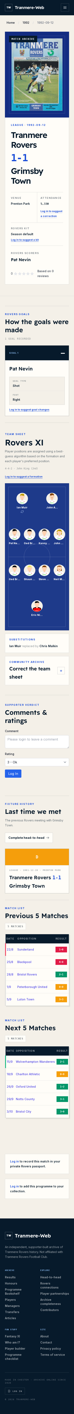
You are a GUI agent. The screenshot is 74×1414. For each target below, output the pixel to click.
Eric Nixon (37, 614)
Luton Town (25, 999)
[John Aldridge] (52, 498)
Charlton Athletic (28, 1074)
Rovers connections (49, 1285)
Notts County (25, 1099)
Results (10, 1277)
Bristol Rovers (27, 974)
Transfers (12, 1312)
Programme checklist (13, 1356)
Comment (11, 731)
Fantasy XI (12, 1336)
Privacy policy (50, 1348)
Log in (14, 1161)
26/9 (10, 1086)
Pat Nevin (21, 369)
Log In (13, 774)
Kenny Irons (44, 543)
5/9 (9, 999)
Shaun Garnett (29, 579)
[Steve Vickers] (44, 570)
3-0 (62, 1111)
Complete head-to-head (26, 837)
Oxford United (26, 1086)
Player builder (15, 1348)
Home (11, 22)
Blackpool (24, 962)
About (44, 1336)
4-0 (61, 962)
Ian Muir (22, 507)
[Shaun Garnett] (29, 570)
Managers (12, 1306)
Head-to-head (50, 1277)
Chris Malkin (48, 646)
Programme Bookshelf (13, 1291)
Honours (11, 1283)
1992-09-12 (45, 22)
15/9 (10, 1061)
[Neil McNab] (59, 570)
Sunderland (25, 949)
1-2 (62, 1086)
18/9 (10, 1074)
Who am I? (12, 1342)
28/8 (10, 974)
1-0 (61, 949)
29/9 (10, 1099)
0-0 (61, 987)
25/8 (10, 962)
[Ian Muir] (22, 498)
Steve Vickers (44, 579)
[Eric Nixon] (37, 606)
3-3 (61, 999)
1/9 (9, 987)
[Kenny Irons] (44, 534)
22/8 (10, 949)
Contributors (49, 1310)
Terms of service (52, 1354)
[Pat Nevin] (14, 534)
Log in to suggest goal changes (29, 409)
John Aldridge (52, 507)
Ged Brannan (29, 543)
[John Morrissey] (59, 534)
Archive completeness (50, 1301)
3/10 (10, 1111)
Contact (46, 1342)
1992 (26, 22)
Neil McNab (59, 579)
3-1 (62, 1099)
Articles (10, 1318)
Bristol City (23, 1111)
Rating (9, 754)
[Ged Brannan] (29, 534)
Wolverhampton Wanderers (35, 1061)
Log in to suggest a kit (25, 239)
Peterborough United (32, 987)
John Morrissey (59, 543)
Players (10, 1299)
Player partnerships (54, 1293)
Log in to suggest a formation (24, 476)
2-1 (61, 974)
